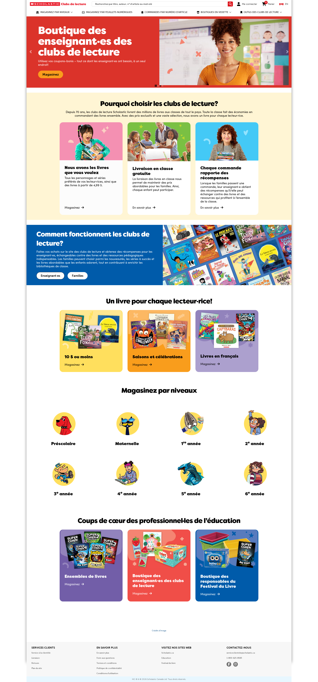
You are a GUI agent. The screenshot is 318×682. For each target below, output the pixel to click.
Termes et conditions (106, 663)
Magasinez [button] (50, 74)
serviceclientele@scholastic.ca (241, 653)
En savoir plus (142, 207)
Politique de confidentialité (109, 668)
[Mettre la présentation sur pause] (156, 86)
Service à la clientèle (41, 653)
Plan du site (36, 668)
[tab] (158, 85)
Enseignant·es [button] (50, 275)
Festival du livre (168, 663)
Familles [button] (77, 275)
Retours (35, 663)
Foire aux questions (105, 658)
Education (166, 658)
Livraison (35, 658)
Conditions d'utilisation (107, 673)
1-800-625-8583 (234, 658)
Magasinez (72, 207)
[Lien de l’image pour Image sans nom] (63, 422)
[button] (54, 12)
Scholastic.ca (167, 653)
